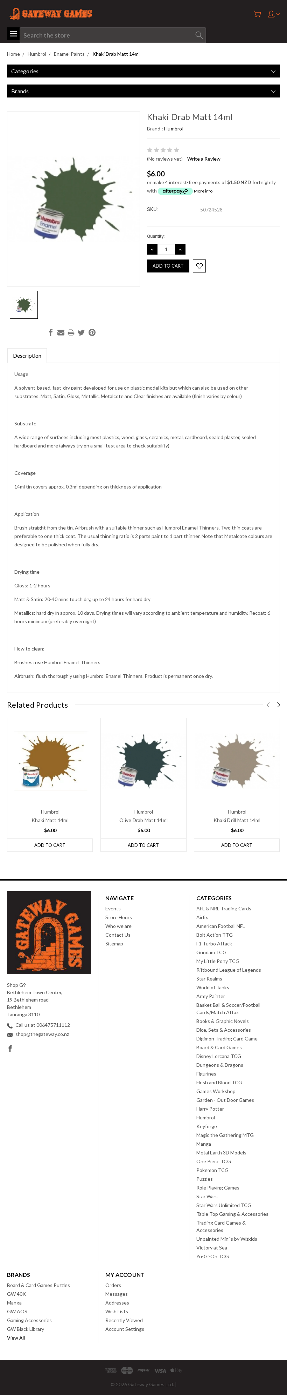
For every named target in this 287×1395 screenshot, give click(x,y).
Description (27, 355)
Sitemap (114, 943)
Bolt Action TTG (214, 935)
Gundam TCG (211, 952)
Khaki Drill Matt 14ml (237, 820)
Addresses (117, 1303)
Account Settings (124, 1329)
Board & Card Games (219, 1047)
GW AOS (17, 1311)
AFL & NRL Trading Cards (223, 908)
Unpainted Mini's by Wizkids (226, 1239)
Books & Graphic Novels (222, 1021)
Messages (116, 1294)
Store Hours (118, 917)
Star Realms (209, 979)
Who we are (118, 926)
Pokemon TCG (212, 1170)
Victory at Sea (211, 1248)
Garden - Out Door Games (225, 1100)
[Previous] (268, 705)
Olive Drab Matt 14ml (143, 820)
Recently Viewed (124, 1320)
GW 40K (16, 1294)
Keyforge (206, 1126)
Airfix (202, 917)
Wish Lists (116, 1311)
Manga (203, 1144)
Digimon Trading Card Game (227, 1039)
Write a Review (203, 159)
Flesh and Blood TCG (219, 1082)
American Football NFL (220, 926)
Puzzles (204, 1179)
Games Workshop (216, 1091)
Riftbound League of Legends (228, 970)
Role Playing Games (217, 1188)
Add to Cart (49, 845)
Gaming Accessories (29, 1320)
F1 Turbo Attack (214, 943)
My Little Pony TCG (217, 961)
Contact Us (118, 935)
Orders (113, 1285)
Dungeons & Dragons (219, 1065)
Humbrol (205, 1117)
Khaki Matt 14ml (50, 820)
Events (113, 908)
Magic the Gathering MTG (225, 1135)
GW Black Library (25, 1329)
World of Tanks (212, 987)
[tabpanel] (50, 785)
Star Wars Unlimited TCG (223, 1205)
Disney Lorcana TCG (218, 1056)
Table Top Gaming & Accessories (232, 1214)
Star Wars (207, 1196)
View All (16, 1338)
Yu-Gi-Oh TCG (212, 1256)
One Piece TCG (213, 1161)
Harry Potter (210, 1109)
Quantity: (155, 236)
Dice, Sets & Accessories (223, 1030)
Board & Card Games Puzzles (38, 1285)
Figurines (206, 1074)
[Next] (278, 705)
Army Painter (210, 996)
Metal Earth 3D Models (221, 1152)
